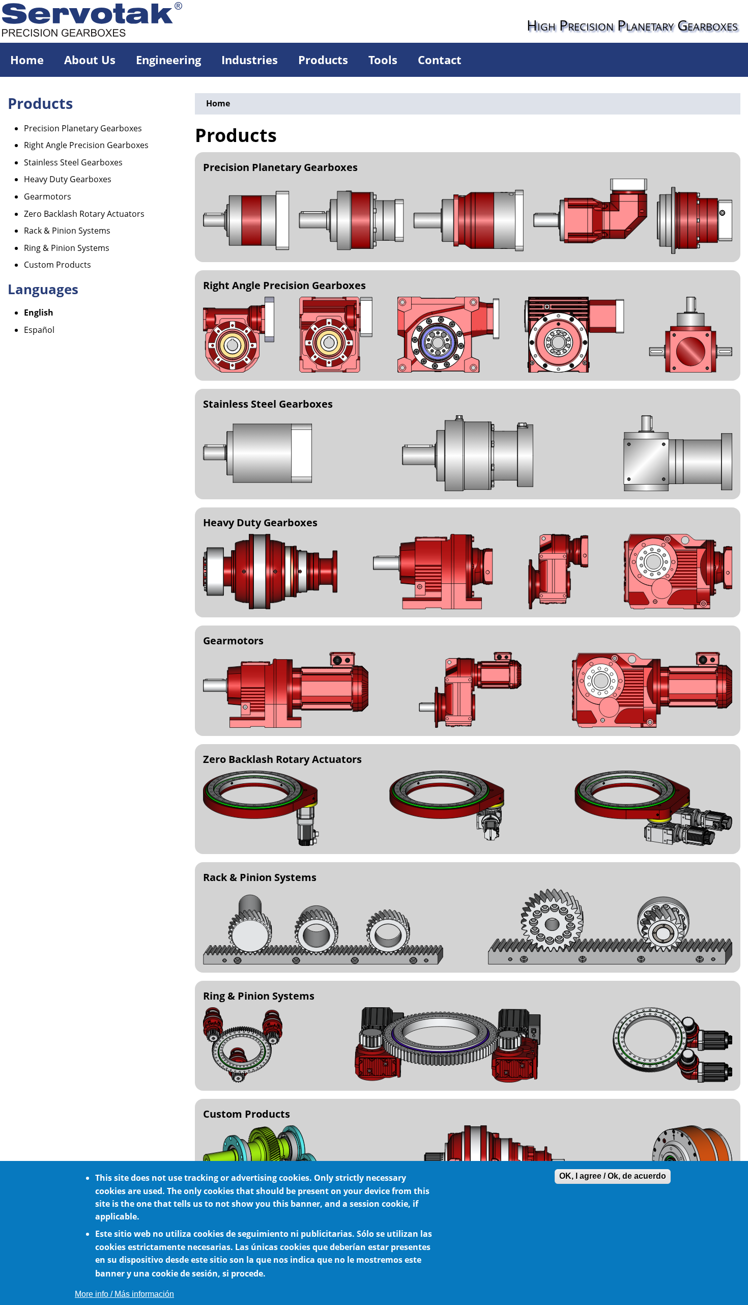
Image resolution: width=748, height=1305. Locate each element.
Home (27, 59)
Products (323, 59)
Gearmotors (47, 196)
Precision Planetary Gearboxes (83, 128)
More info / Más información (124, 1294)
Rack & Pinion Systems (67, 230)
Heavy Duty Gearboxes (67, 179)
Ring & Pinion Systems (66, 247)
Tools (382, 59)
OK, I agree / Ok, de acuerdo (612, 1176)
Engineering (168, 59)
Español (39, 329)
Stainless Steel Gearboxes (73, 162)
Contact (440, 59)
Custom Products (57, 264)
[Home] (101, 18)
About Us (90, 59)
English (38, 312)
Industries (249, 59)
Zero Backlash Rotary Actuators (84, 213)
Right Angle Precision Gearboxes (86, 145)
